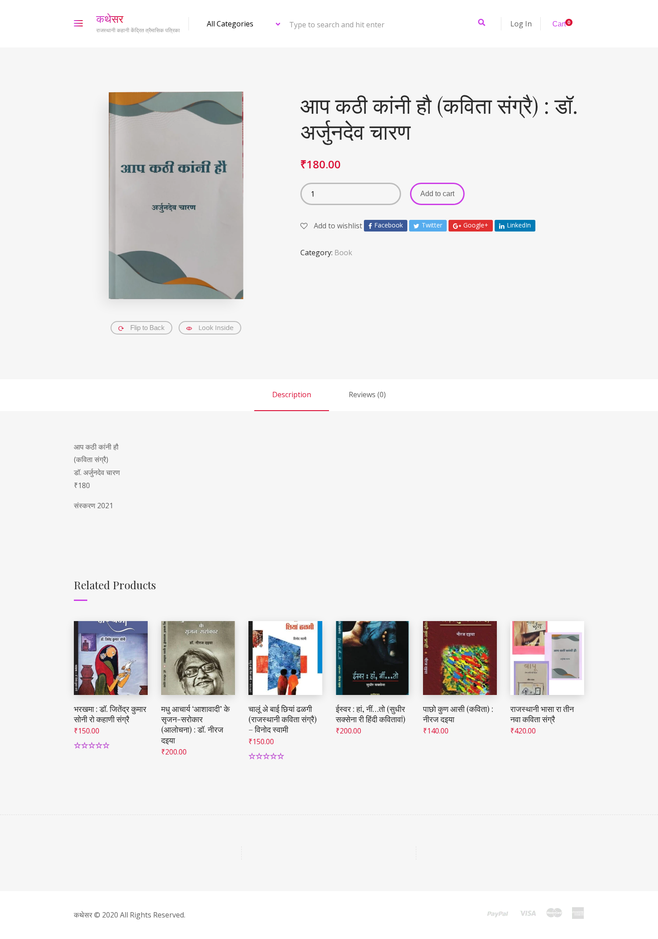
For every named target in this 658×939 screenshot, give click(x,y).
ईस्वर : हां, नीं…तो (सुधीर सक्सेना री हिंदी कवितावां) (371, 714)
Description (291, 394)
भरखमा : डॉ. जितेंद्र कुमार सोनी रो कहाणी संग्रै (110, 714)
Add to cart (437, 193)
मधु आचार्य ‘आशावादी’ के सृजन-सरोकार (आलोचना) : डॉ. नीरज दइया (195, 724)
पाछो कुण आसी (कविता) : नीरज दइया (458, 714)
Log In (521, 24)
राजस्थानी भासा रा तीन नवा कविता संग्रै (542, 714)
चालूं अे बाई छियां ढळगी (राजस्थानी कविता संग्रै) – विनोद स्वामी (282, 719)
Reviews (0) (367, 394)
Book (343, 252)
